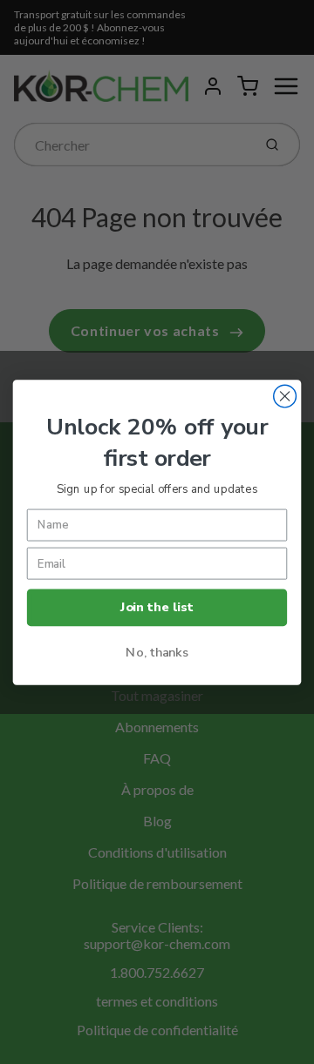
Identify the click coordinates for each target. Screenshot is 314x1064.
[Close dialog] (285, 396)
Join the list (156, 607)
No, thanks (157, 651)
